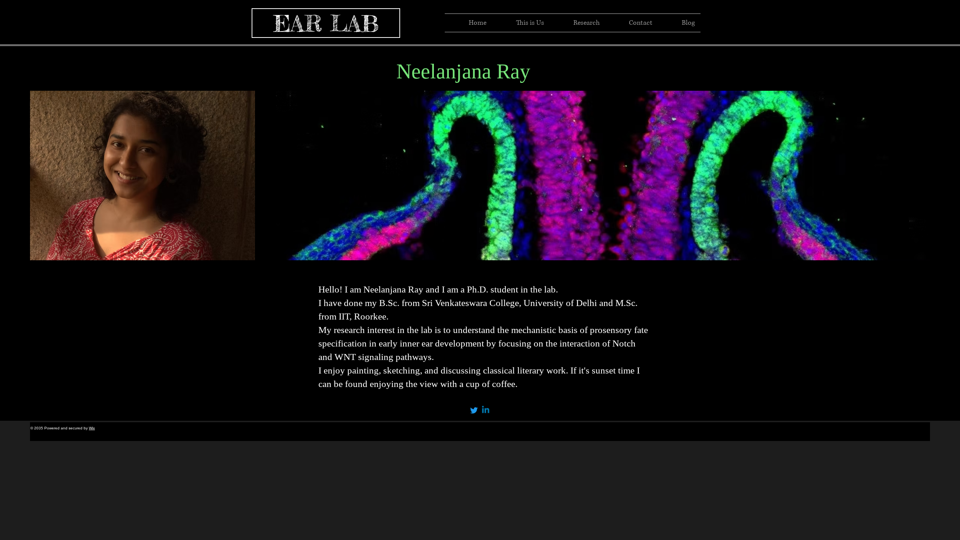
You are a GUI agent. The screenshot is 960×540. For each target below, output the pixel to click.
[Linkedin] (485, 410)
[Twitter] (474, 410)
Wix (92, 428)
